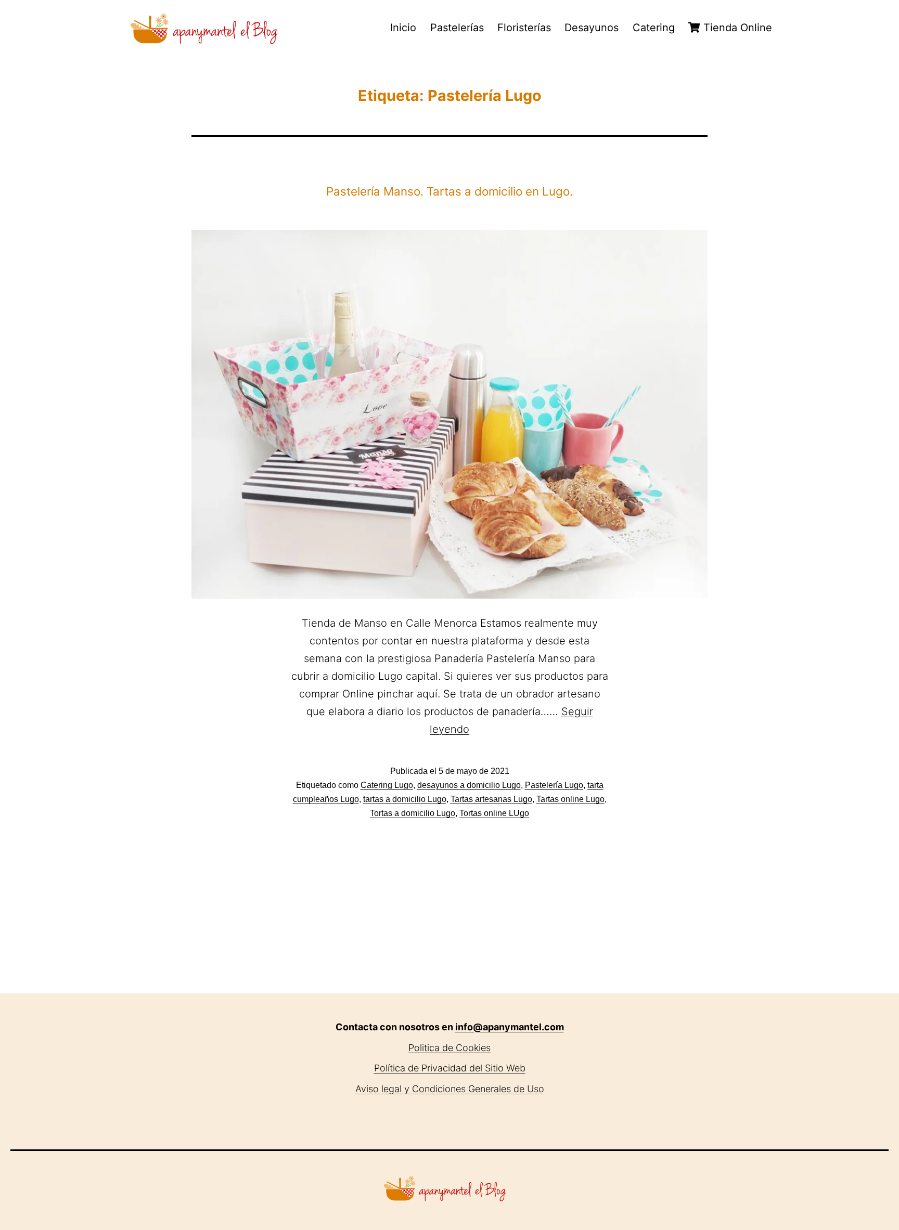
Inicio (403, 27)
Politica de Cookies (449, 1047)
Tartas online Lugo (570, 799)
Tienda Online (736, 27)
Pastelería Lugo (554, 785)
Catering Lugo (387, 785)
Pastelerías (457, 27)
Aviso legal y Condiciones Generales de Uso (449, 1088)
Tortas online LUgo (494, 813)
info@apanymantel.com (509, 1026)
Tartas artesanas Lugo (491, 799)
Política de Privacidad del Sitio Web (449, 1068)
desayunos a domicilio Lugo (469, 785)
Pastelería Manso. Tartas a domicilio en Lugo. (449, 191)
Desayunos (591, 27)
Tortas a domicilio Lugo (412, 813)
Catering (654, 27)
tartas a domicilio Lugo (404, 799)
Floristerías (524, 27)
